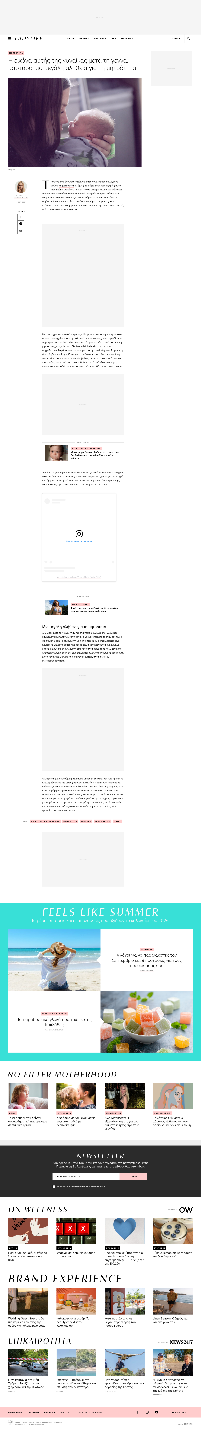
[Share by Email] (21, 230)
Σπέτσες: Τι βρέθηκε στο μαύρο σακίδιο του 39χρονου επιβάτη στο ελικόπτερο (76, 1383)
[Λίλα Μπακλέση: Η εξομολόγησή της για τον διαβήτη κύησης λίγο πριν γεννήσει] (125, 1096)
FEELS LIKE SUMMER (100, 913)
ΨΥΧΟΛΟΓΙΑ (64, 1113)
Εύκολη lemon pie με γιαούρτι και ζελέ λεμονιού (173, 1254)
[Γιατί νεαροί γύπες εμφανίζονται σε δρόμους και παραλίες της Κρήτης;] (125, 1362)
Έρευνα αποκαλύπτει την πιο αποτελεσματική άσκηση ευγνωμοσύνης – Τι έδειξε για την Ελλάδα (124, 1258)
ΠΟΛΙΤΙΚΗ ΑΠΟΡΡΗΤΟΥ (90, 1412)
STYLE (71, 38)
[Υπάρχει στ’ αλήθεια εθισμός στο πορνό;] (76, 1231)
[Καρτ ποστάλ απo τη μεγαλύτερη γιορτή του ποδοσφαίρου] (125, 1301)
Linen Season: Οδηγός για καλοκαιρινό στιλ (170, 1320)
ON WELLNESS (38, 1209)
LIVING (13, 1248)
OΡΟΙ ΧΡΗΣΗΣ (67, 1412)
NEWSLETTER (179, 1412)
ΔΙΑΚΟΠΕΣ (146, 949)
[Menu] (9, 38)
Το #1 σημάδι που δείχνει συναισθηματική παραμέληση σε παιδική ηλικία (27, 1121)
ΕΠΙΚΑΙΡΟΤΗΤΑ (40, 1341)
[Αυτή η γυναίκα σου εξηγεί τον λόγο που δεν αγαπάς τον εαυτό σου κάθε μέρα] (56, 607)
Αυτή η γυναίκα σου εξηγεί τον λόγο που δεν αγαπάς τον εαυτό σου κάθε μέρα (94, 609)
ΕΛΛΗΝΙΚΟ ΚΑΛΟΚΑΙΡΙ (54, 1014)
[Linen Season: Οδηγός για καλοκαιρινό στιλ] (173, 1301)
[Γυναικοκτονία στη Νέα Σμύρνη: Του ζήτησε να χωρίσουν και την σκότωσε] (28, 1362)
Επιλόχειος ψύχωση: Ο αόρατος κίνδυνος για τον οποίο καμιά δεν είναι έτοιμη (172, 1121)
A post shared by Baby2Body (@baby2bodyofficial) (79, 577)
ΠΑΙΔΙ (117, 821)
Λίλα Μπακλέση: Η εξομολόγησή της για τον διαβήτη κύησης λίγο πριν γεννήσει (122, 1123)
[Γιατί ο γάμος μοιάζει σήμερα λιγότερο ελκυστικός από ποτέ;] (28, 1231)
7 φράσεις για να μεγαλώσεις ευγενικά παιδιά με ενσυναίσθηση (75, 1121)
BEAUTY (84, 38)
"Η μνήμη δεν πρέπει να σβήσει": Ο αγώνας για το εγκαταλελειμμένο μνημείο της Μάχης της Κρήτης (170, 1385)
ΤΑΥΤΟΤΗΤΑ (33, 1412)
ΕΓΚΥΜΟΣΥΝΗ (102, 821)
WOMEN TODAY (80, 604)
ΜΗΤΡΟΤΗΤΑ (16, 53)
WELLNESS (100, 38)
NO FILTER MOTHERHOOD (86, 448)
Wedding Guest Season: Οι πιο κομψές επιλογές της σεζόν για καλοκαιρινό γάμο (26, 1322)
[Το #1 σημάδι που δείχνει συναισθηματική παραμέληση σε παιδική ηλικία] (28, 1096)
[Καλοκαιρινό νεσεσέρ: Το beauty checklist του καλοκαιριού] (76, 1301)
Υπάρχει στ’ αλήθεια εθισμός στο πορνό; (75, 1254)
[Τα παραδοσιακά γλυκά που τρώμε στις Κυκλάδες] (146, 1022)
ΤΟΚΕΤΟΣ (86, 821)
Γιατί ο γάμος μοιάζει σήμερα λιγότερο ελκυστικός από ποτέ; (27, 1256)
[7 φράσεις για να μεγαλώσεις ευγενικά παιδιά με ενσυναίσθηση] (76, 1096)
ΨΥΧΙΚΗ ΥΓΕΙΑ (162, 1113)
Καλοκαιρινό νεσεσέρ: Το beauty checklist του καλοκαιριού (73, 1322)
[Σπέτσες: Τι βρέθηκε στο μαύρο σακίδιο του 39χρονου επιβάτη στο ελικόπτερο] (76, 1362)
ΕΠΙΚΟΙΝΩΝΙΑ (15, 1412)
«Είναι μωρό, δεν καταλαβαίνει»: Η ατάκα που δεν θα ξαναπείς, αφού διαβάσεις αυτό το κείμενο (95, 455)
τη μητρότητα (66, 185)
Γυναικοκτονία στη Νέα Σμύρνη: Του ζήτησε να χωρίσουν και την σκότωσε (26, 1383)
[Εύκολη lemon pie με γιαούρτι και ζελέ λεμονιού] (173, 1231)
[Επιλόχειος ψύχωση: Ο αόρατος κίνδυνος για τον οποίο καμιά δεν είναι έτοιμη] (173, 1096)
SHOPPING (127, 38)
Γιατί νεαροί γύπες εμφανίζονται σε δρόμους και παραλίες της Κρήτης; (124, 1383)
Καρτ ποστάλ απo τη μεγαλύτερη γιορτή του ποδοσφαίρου (120, 1322)
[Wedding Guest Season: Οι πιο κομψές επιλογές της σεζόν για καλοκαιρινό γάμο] (28, 1301)
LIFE (113, 38)
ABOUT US (49, 1412)
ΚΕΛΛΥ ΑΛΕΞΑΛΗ (146, 971)
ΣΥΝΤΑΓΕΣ (159, 1248)
